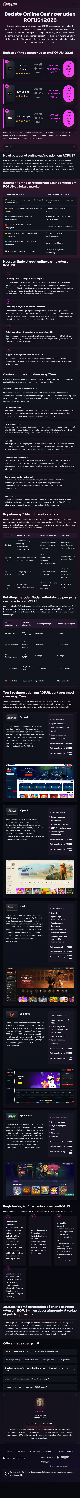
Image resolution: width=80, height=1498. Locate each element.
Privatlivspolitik (34, 1451)
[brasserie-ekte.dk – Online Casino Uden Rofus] (10, 4)
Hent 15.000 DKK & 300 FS (69, 69)
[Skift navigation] (74, 4)
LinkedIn (33, 1424)
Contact (49, 1424)
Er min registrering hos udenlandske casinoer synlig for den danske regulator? (37, 1360)
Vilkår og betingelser (65, 1451)
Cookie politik (20, 1451)
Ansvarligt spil (48, 1451)
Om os (9, 1451)
